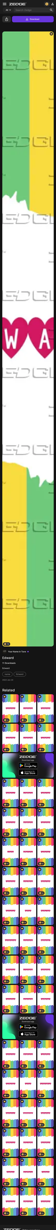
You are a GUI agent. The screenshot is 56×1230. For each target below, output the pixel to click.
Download (34, 19)
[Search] (51, 10)
